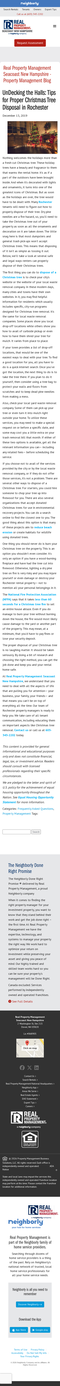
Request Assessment (30, 43)
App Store (20, 1329)
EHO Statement (29, 1098)
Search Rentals (11, 9)
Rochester (45, 202)
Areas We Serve (29, 1091)
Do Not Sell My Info (37, 1352)
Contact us (21, 730)
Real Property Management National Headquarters (29, 1083)
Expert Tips (50, 9)
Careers (29, 1106)
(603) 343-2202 (35, 14)
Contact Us (29, 1076)
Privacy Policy (37, 1349)
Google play (41, 1329)
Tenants (26, 9)
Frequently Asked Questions (35, 809)
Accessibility (17, 1352)
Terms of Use (20, 1349)
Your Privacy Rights (29, 1356)
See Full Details (22, 1001)
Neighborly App (29, 1087)
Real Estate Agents (29, 1095)
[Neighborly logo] (30, 3)
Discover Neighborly (28, 1304)
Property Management (16, 813)
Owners (37, 9)
